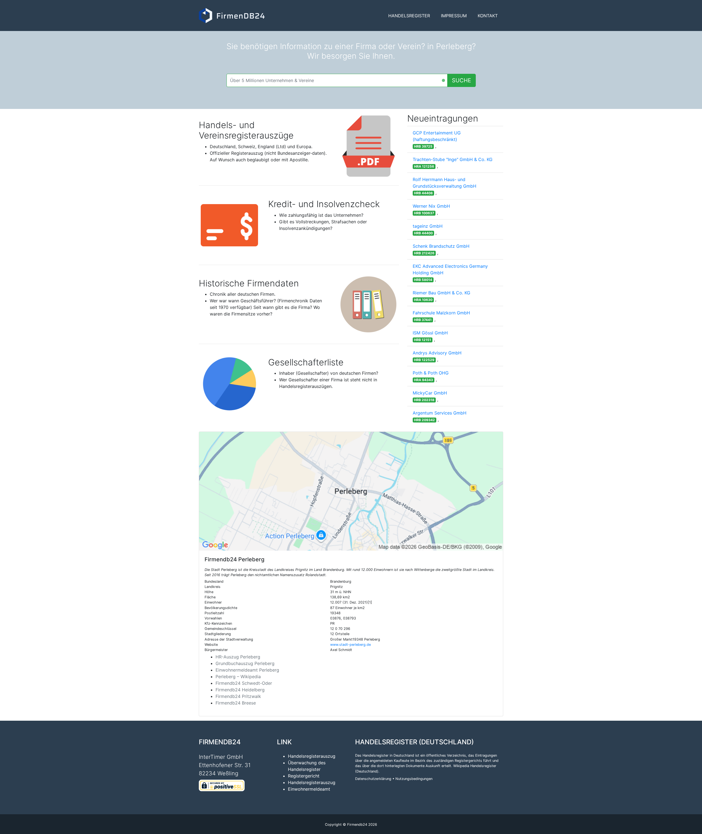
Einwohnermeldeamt (309, 789)
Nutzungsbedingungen (413, 779)
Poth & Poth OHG (431, 373)
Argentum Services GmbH (439, 413)
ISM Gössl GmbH (430, 333)
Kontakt (488, 15)
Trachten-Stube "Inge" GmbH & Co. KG (452, 159)
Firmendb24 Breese (236, 703)
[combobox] (337, 80)
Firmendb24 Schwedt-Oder (244, 683)
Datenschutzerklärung (373, 779)
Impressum (454, 15)
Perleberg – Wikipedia (238, 676)
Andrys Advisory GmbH (437, 353)
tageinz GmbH (428, 226)
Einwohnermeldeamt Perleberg (247, 670)
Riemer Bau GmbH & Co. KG (441, 292)
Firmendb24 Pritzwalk (238, 696)
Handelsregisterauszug (311, 756)
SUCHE (461, 80)
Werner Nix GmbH (431, 206)
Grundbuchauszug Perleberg (245, 663)
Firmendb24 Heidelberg (240, 689)
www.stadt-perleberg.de (350, 645)
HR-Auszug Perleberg (238, 657)
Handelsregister (409, 15)
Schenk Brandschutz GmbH (441, 246)
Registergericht (303, 776)
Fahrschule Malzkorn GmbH (441, 312)
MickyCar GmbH (430, 393)
